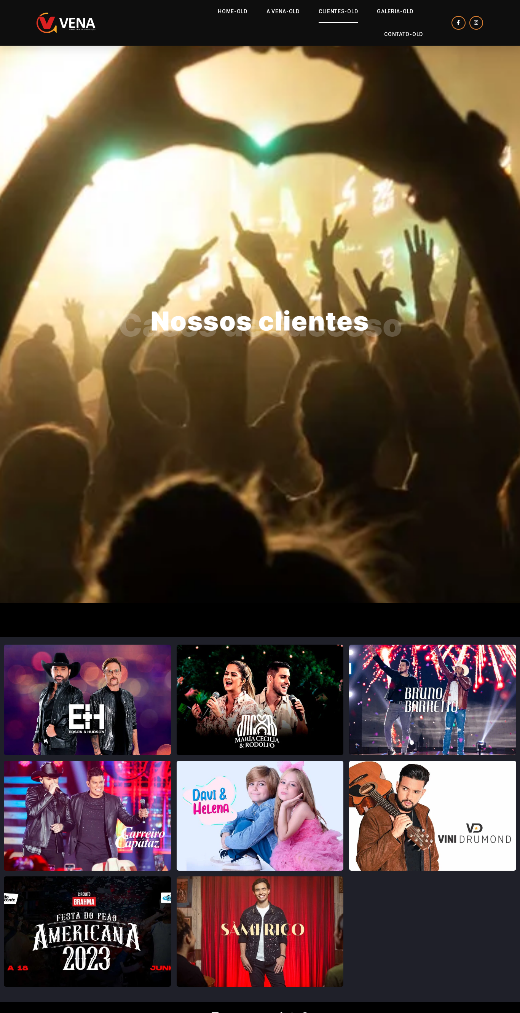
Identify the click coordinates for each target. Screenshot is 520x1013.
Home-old (232, 11)
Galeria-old (395, 11)
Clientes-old (338, 11)
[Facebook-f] (458, 23)
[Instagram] (476, 23)
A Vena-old (283, 11)
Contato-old (403, 34)
